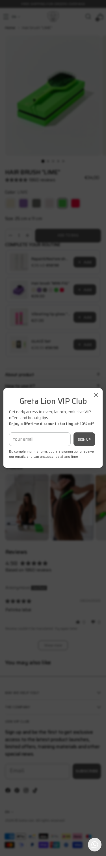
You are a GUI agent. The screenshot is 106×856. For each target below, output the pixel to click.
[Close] (96, 395)
